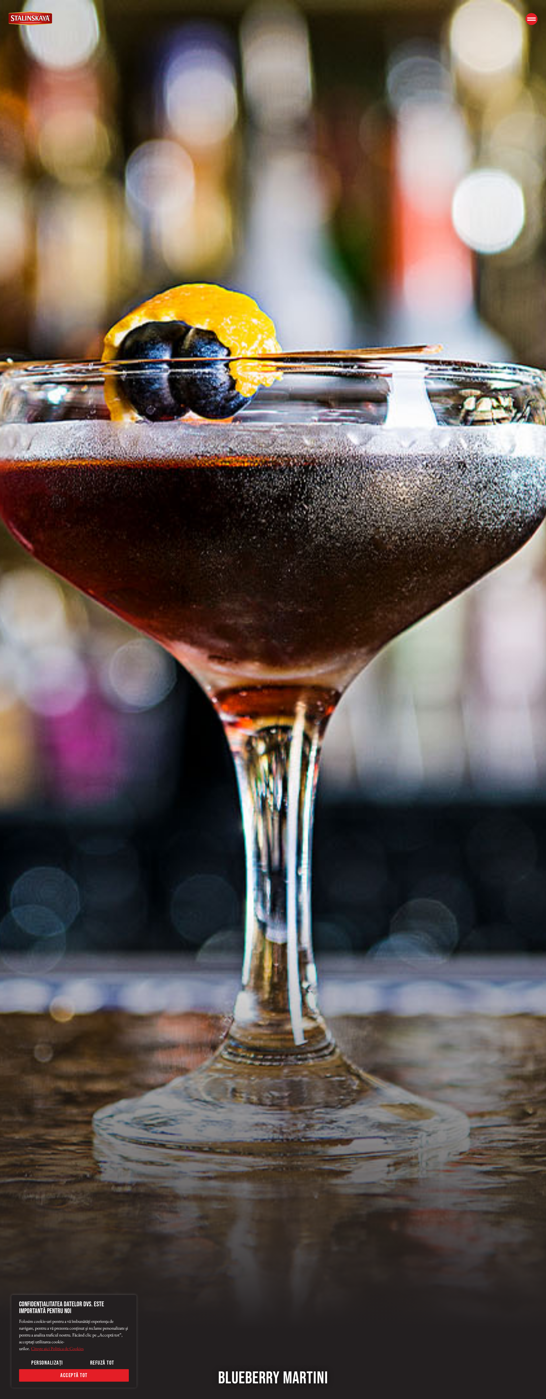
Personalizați (47, 1362)
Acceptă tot (74, 1375)
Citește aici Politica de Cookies (57, 1349)
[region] (73, 1341)
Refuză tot (102, 1362)
